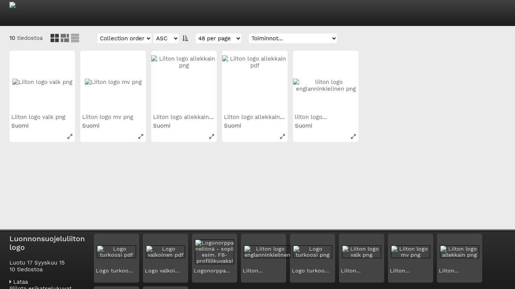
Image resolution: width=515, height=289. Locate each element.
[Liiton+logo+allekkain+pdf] (282, 136)
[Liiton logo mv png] (113, 83)
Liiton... (253, 271)
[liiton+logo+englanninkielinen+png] (353, 136)
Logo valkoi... (162, 271)
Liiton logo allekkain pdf (258, 117)
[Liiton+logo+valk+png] (69, 136)
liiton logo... (312, 117)
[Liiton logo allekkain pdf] (255, 83)
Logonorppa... (212, 271)
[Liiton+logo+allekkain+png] (211, 136)
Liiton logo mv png (108, 117)
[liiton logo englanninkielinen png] (326, 83)
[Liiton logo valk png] (42, 83)
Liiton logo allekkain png (187, 117)
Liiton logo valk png (39, 117)
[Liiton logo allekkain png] (184, 83)
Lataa (19, 281)
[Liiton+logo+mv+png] (140, 136)
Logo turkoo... (114, 271)
